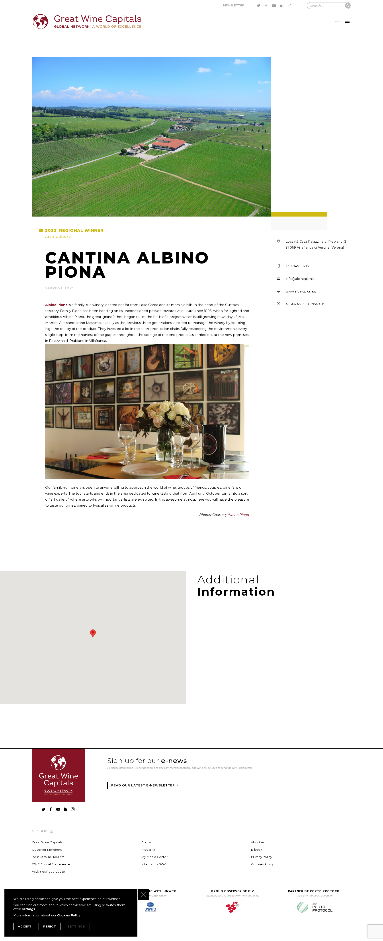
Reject (49, 926)
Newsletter (233, 5)
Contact (147, 842)
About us (257, 842)
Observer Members (47, 849)
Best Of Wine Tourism (48, 857)
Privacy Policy (261, 857)
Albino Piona (238, 515)
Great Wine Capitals (47, 842)
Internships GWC (153, 864)
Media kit (148, 849)
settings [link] (28, 909)
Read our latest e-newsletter (143, 785)
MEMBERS (40, 831)
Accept (25, 926)
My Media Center (154, 857)
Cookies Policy (262, 864)
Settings (76, 926)
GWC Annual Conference (51, 864)
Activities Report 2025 (48, 871)
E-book (256, 849)
